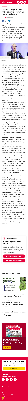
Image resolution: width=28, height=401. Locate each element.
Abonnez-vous (7, 347)
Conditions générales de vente (8, 396)
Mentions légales (5, 392)
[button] (2, 398)
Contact (3, 388)
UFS (17, 231)
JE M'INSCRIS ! (14, 368)
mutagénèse (4, 231)
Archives (4, 390)
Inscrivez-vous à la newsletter (14, 256)
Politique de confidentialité (7, 394)
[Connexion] (21, 2)
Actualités (4, 17)
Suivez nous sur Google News (14, 260)
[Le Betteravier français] (8, 2)
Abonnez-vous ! (5, 386)
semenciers (12, 231)
